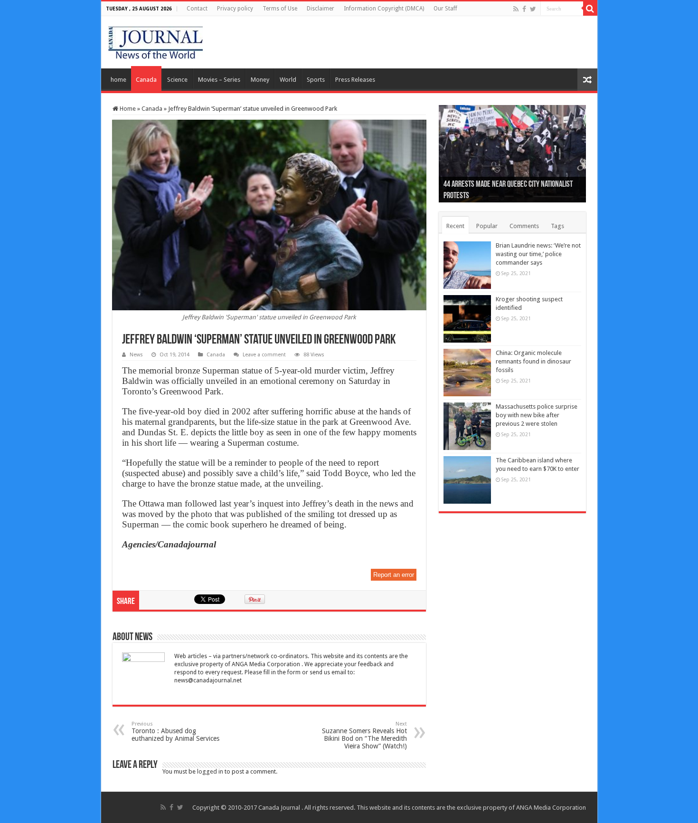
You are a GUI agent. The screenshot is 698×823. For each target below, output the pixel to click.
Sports (316, 79)
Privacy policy (235, 8)
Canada (146, 79)
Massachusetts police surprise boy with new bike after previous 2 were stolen (536, 415)
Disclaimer (320, 8)
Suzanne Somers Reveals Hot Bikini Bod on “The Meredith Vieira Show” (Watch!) (364, 735)
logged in (210, 771)
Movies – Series (219, 79)
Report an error (393, 574)
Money (260, 79)
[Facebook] (524, 9)
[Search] (590, 8)
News (136, 355)
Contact (197, 8)
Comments (524, 226)
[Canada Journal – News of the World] (155, 40)
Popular (487, 226)
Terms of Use (280, 8)
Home (127, 108)
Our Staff (445, 8)
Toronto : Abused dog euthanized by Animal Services (175, 731)
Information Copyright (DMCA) (384, 8)
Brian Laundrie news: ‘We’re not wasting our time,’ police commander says (538, 254)
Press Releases (355, 79)
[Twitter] (533, 9)
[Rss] (515, 9)
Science (177, 79)
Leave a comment (264, 355)
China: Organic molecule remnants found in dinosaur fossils (533, 361)
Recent (455, 226)
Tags (557, 226)
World (288, 79)
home (118, 79)
